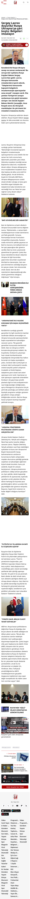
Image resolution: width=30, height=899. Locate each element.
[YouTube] (17, 805)
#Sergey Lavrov (6, 747)
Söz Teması (15, 850)
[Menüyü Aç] (28, 2)
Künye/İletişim (15, 875)
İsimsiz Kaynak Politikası (15, 896)
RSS (12, 869)
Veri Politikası (15, 877)
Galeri (3, 867)
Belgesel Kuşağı (15, 845)
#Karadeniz (16, 747)
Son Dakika (5, 834)
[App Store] (7, 781)
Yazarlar (4, 864)
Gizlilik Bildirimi (15, 888)
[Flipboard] (21, 805)
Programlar (15, 820)
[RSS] (26, 805)
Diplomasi (14, 847)
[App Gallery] (24, 781)
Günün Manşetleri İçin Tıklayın (15, 787)
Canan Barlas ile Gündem (15, 834)
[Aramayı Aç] (24, 2)
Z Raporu (14, 861)
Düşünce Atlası (15, 823)
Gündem (4, 828)
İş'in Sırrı (14, 855)
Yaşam (3, 836)
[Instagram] (12, 805)
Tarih (3, 858)
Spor (3, 842)
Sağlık (3, 861)
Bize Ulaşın (15, 872)
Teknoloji (4, 850)
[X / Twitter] (8, 805)
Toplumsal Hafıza (15, 831)
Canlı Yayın (5, 823)
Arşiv (12, 883)
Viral (3, 847)
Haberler (3, 17)
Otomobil (4, 853)
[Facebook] (3, 805)
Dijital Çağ (14, 858)
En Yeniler (5, 869)
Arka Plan (14, 836)
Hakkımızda (15, 891)
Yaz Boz (13, 826)
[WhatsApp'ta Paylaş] (24, 38)
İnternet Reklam (15, 867)
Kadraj (13, 828)
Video (3, 820)
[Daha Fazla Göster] (27, 38)
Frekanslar (15, 880)
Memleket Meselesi (15, 839)
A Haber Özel (5, 826)
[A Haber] (15, 2)
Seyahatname (15, 842)
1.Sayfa (13, 864)
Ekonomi (4, 831)
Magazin (4, 845)
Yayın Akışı (14, 885)
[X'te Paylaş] (20, 38)
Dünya (3, 839)
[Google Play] (16, 781)
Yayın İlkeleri (15, 894)
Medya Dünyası (15, 853)
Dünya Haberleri (11, 17)
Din (2, 855)
